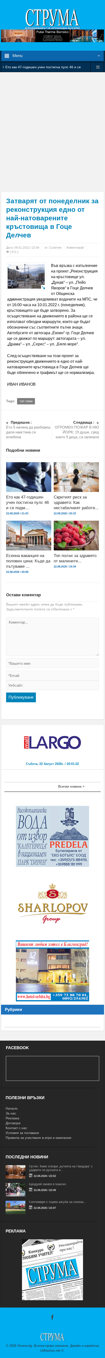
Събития (55, 247)
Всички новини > (71, 786)
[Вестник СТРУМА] (52, 19)
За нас (11, 1113)
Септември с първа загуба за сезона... (57, 1202)
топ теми (26, 401)
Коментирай (75, 247)
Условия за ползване (22, 1133)
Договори (13, 1123)
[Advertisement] (52, 131)
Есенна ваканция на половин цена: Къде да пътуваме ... (28, 561)
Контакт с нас (16, 1128)
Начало (12, 1108)
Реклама (12, 1118)
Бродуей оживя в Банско (47, 1184)
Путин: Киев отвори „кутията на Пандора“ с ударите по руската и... (61, 1168)
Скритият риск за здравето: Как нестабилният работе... (76, 502)
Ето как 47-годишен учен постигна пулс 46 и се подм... (27, 502)
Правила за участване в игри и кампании (38, 1138)
